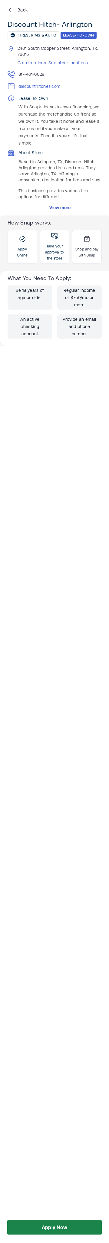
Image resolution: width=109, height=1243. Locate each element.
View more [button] (60, 207)
